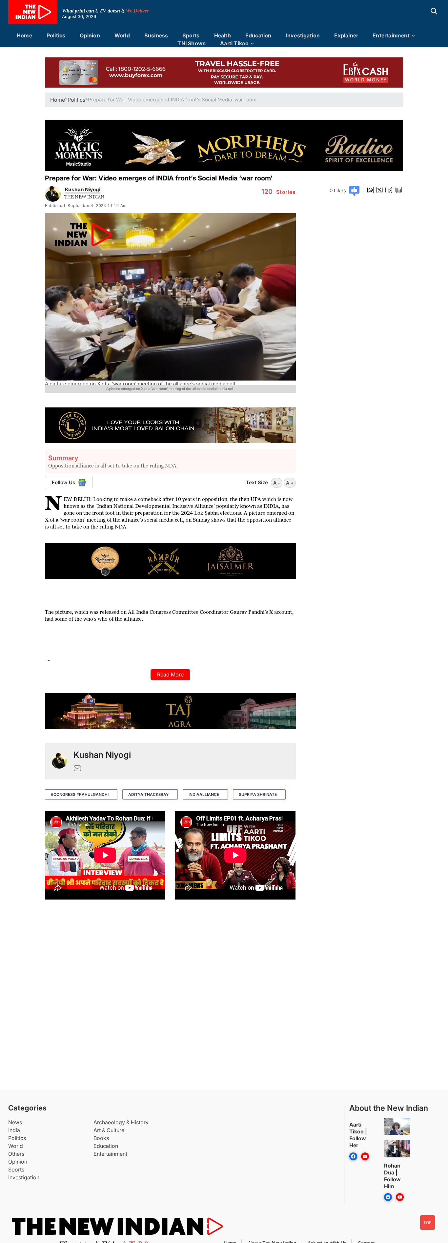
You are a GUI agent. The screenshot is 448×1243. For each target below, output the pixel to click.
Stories (278, 192)
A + (290, 483)
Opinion (90, 35)
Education (258, 35)
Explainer (346, 35)
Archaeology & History (121, 1122)
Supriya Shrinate (258, 794)
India (14, 1130)
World (122, 35)
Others (16, 1153)
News (15, 1122)
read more (170, 674)
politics (76, 99)
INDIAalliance (204, 794)
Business (156, 35)
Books (101, 1138)
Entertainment (391, 35)
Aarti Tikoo (234, 43)
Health (222, 35)
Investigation (303, 35)
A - (276, 483)
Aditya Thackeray (148, 794)
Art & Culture (108, 1130)
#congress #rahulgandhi (80, 794)
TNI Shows (191, 43)
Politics (56, 35)
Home (24, 35)
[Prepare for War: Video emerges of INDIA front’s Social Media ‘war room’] (59, 761)
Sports (190, 35)
